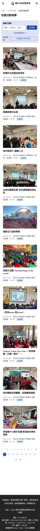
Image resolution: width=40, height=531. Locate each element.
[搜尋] (32, 27)
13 (13, 454)
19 (16, 459)
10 (36, 449)
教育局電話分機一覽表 (19, 500)
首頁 (3, 11)
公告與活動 (11, 11)
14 (17, 454)
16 (26, 454)
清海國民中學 (20, 38)
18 (35, 454)
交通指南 (5, 500)
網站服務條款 (20, 503)
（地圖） (20, 512)
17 (30, 454)
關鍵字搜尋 (7, 23)
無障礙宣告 (31, 503)
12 (8, 454)
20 (20, 459)
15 (22, 454)
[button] (3, 3)
